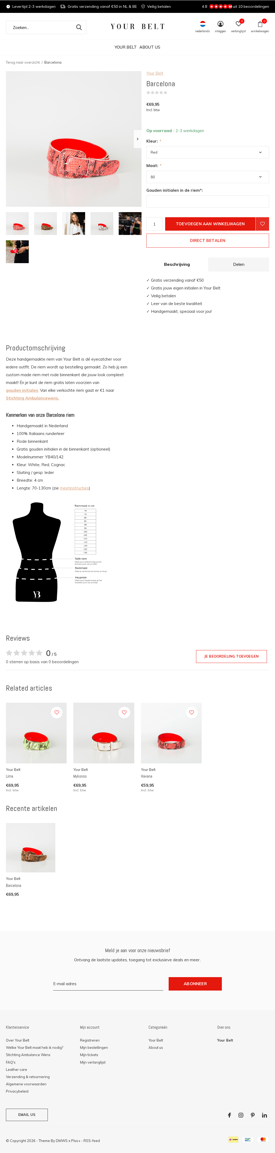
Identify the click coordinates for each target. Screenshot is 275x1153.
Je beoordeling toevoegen (231, 656)
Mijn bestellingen (94, 1047)
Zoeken (78, 27)
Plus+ (75, 1141)
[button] (17, 223)
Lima (9, 776)
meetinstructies (74, 488)
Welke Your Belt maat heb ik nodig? (34, 1047)
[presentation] (138, 139)
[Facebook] (229, 1115)
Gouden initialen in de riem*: (174, 190)
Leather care (16, 1069)
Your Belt (126, 47)
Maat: (153, 165)
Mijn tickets (89, 1055)
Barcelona (13, 885)
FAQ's (11, 1062)
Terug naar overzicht (23, 62)
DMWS (62, 1141)
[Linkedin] (264, 1115)
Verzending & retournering (28, 1077)
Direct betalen (208, 240)
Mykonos (80, 776)
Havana (146, 776)
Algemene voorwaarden (26, 1084)
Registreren (90, 1040)
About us (149, 47)
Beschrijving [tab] (177, 264)
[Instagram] (240, 1115)
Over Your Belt (17, 1040)
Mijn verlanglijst (93, 1062)
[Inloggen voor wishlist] (262, 224)
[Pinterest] (253, 1115)
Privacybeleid (17, 1091)
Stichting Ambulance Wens (28, 1055)
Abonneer (195, 983)
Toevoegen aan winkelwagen (210, 223)
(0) (171, 92)
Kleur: (153, 141)
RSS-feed (92, 1141)
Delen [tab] (238, 264)
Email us (26, 1114)
